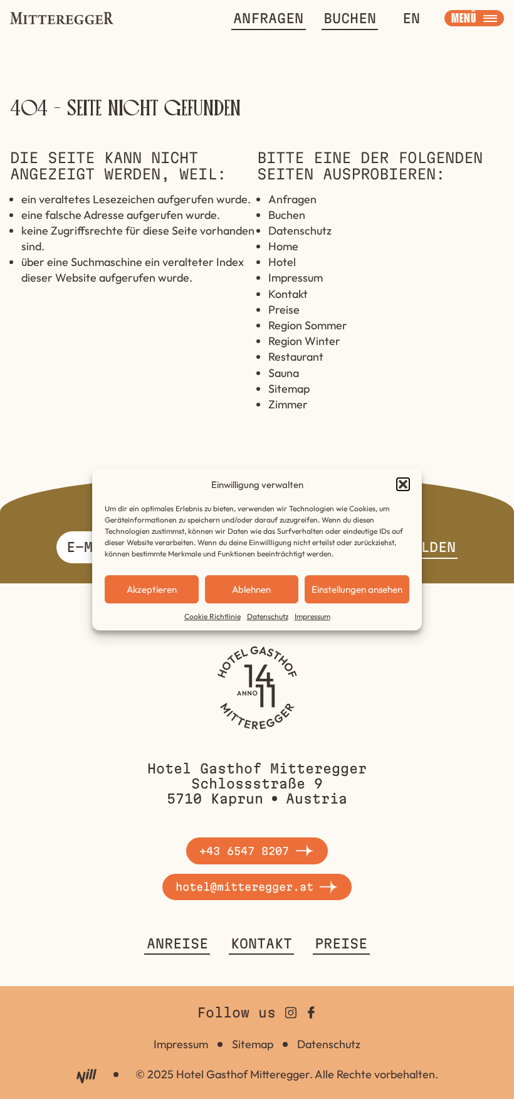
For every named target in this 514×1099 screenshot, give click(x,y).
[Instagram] (290, 1012)
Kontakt (288, 294)
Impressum (312, 616)
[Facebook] (311, 1012)
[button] (403, 484)
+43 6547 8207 (244, 851)
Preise (284, 309)
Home (283, 246)
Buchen (349, 18)
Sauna (283, 373)
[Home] (257, 688)
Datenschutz (267, 616)
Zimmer (288, 404)
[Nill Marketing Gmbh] (86, 1076)
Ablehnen (251, 589)
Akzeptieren (152, 589)
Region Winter (304, 341)
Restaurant (295, 356)
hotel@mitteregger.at (244, 887)
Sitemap (289, 388)
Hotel (282, 262)
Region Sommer (307, 325)
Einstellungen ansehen (357, 589)
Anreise (177, 943)
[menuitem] (411, 18)
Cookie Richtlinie (212, 616)
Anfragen (268, 18)
